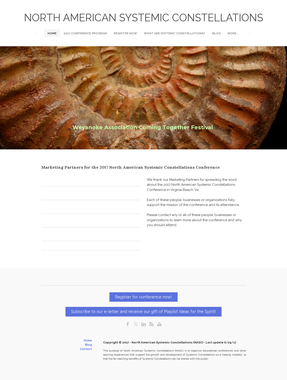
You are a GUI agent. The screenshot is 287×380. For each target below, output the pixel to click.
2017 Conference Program (85, 33)
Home (52, 33)
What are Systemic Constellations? (174, 33)
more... (233, 33)
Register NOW (125, 33)
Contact (86, 349)
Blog (216, 33)
